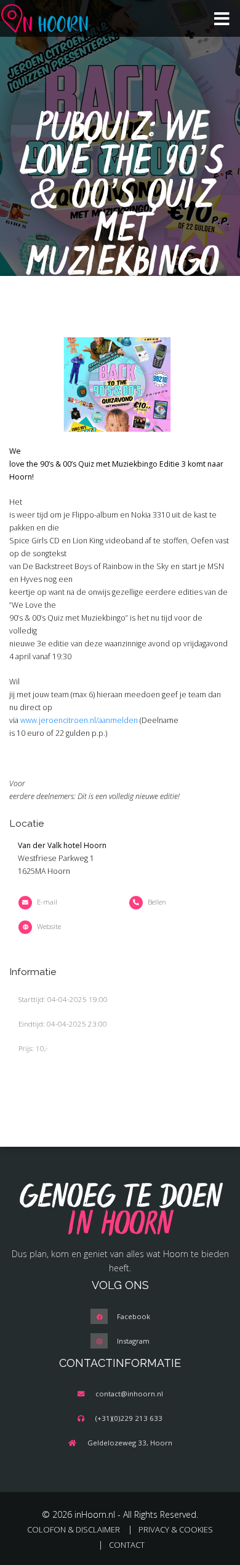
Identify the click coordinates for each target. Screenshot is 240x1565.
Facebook (133, 1316)
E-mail (47, 901)
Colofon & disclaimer (73, 1529)
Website (49, 926)
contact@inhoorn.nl (129, 1393)
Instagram (133, 1340)
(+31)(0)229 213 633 (128, 1418)
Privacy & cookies (175, 1529)
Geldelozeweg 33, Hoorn (129, 1442)
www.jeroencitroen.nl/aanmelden (79, 720)
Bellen (157, 901)
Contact (127, 1544)
